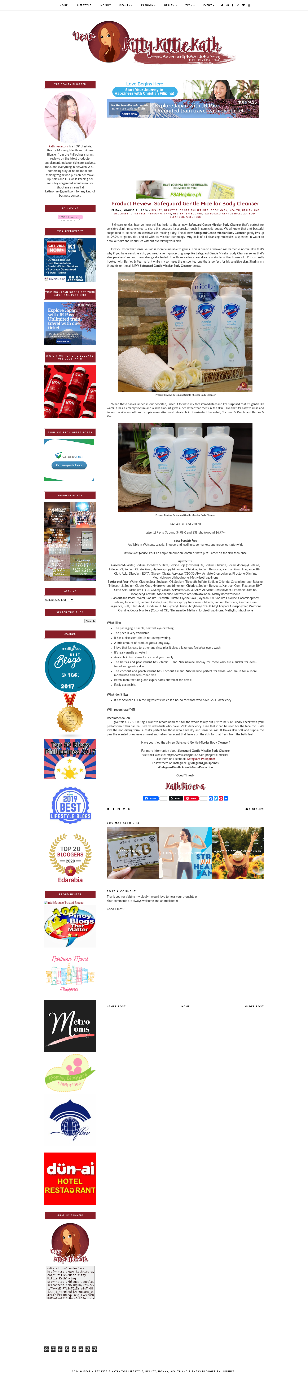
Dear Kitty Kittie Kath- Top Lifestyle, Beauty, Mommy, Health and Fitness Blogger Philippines (159, 1371)
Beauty (124, 5)
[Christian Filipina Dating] (185, 89)
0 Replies (256, 809)
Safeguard (194, 213)
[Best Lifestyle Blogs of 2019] (70, 805)
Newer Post (116, 1006)
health (235, 210)
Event (207, 5)
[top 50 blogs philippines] (70, 759)
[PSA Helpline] (185, 190)
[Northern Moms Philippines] (70, 974)
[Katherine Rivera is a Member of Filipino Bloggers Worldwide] (70, 1120)
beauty (156, 210)
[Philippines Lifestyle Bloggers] (70, 716)
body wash (219, 210)
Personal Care (159, 213)
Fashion (147, 5)
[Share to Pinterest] (119, 809)
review (178, 213)
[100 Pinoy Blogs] (70, 926)
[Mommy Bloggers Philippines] (70, 1073)
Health (169, 5)
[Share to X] (108, 809)
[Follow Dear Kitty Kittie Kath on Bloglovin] (70, 218)
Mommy (106, 5)
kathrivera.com (58, 146)
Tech (189, 5)
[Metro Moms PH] (70, 1026)
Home (64, 5)
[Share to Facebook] (114, 809)
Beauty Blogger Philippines (186, 210)
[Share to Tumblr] (124, 809)
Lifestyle (84, 5)
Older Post (254, 1006)
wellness (193, 217)
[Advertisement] (185, 147)
